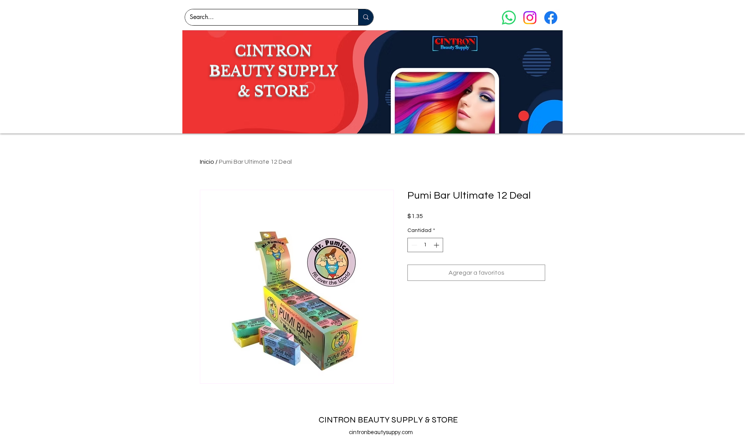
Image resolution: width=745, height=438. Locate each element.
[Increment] (437, 245)
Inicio (207, 162)
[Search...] (365, 17)
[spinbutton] (425, 245)
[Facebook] (551, 17)
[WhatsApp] (509, 17)
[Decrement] (413, 245)
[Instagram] (530, 17)
